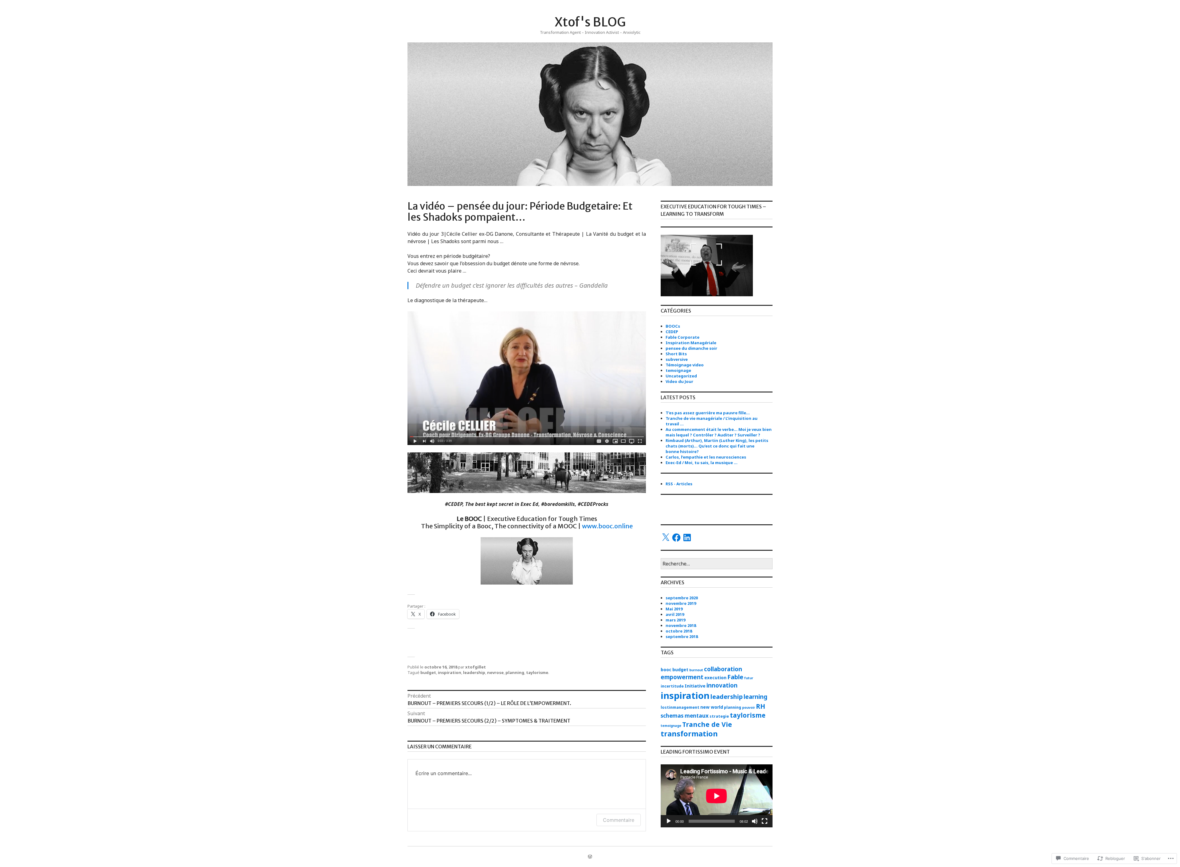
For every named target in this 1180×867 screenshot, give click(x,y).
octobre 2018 (679, 631)
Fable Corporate (682, 337)
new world (711, 707)
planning (514, 672)
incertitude (672, 686)
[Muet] (755, 821)
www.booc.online (607, 526)
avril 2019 (675, 614)
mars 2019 (675, 620)
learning (755, 696)
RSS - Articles (679, 484)
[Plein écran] (764, 821)
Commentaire (618, 820)
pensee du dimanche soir (691, 348)
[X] (666, 537)
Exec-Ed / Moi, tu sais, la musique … (702, 462)
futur (748, 678)
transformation (689, 734)
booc (666, 669)
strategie (719, 716)
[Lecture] (669, 821)
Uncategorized (681, 376)
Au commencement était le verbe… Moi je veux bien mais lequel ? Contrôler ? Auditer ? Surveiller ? (719, 432)
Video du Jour (679, 381)
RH (760, 706)
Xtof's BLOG (590, 22)
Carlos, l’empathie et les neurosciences (706, 457)
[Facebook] (676, 537)
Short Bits (676, 354)
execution (715, 677)
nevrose (495, 672)
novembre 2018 (681, 625)
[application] (717, 795)
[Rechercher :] (717, 564)
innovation (722, 685)
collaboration (723, 669)
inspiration (449, 672)
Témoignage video (685, 365)
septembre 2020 (682, 598)
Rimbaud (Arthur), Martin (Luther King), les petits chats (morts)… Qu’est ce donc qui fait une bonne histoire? (717, 446)
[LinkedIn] (687, 537)
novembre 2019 (681, 603)
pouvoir (748, 707)
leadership (474, 672)
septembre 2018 (682, 636)
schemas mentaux (685, 715)
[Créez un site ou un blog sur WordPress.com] (590, 857)
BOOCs (673, 326)
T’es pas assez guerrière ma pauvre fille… (708, 413)
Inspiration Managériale (691, 342)
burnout (696, 670)
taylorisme (537, 672)
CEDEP (672, 331)
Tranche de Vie (707, 724)
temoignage (678, 370)
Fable (735, 677)
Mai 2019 (674, 609)
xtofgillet (475, 667)
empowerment (682, 677)
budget (428, 672)
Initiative (695, 686)
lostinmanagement (680, 707)
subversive (677, 359)
